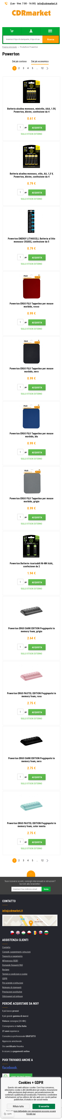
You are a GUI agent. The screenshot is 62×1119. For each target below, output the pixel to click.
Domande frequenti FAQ (12, 965)
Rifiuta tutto (18, 1106)
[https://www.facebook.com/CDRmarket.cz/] (9, 1067)
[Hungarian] (23, 933)
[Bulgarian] (46, 933)
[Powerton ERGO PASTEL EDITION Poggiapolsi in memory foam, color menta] (31, 805)
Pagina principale (9, 47)
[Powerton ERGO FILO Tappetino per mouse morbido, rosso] (31, 286)
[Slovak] (41, 933)
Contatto (6, 947)
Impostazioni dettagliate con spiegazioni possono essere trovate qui (31, 1112)
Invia (46, 889)
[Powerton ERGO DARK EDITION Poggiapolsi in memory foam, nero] (31, 741)
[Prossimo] (47, 69)
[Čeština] (12, 933)
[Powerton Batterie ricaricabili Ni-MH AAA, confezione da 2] (31, 546)
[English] (18, 933)
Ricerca (50, 39)
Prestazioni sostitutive (12, 991)
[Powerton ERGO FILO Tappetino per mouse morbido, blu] (31, 416)
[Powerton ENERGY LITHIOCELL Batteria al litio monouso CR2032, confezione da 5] (31, 221)
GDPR (4, 978)
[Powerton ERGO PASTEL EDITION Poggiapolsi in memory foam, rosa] (31, 676)
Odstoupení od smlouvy (12, 996)
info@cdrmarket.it (47, 3)
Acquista (37, 127)
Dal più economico (40, 61)
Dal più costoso (19, 61)
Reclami (5, 969)
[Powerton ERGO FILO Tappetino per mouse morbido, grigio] (31, 481)
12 (42, 68)
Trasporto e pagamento (12, 956)
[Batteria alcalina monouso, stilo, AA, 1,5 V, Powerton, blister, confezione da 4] (31, 156)
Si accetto (44, 1106)
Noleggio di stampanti (11, 987)
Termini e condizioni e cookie (14, 974)
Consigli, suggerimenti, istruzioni (16, 952)
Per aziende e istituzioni (12, 983)
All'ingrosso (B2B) (10, 960)
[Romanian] (35, 933)
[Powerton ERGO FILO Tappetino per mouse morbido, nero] (31, 351)
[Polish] (29, 933)
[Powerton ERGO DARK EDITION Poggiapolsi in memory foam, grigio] (31, 611)
